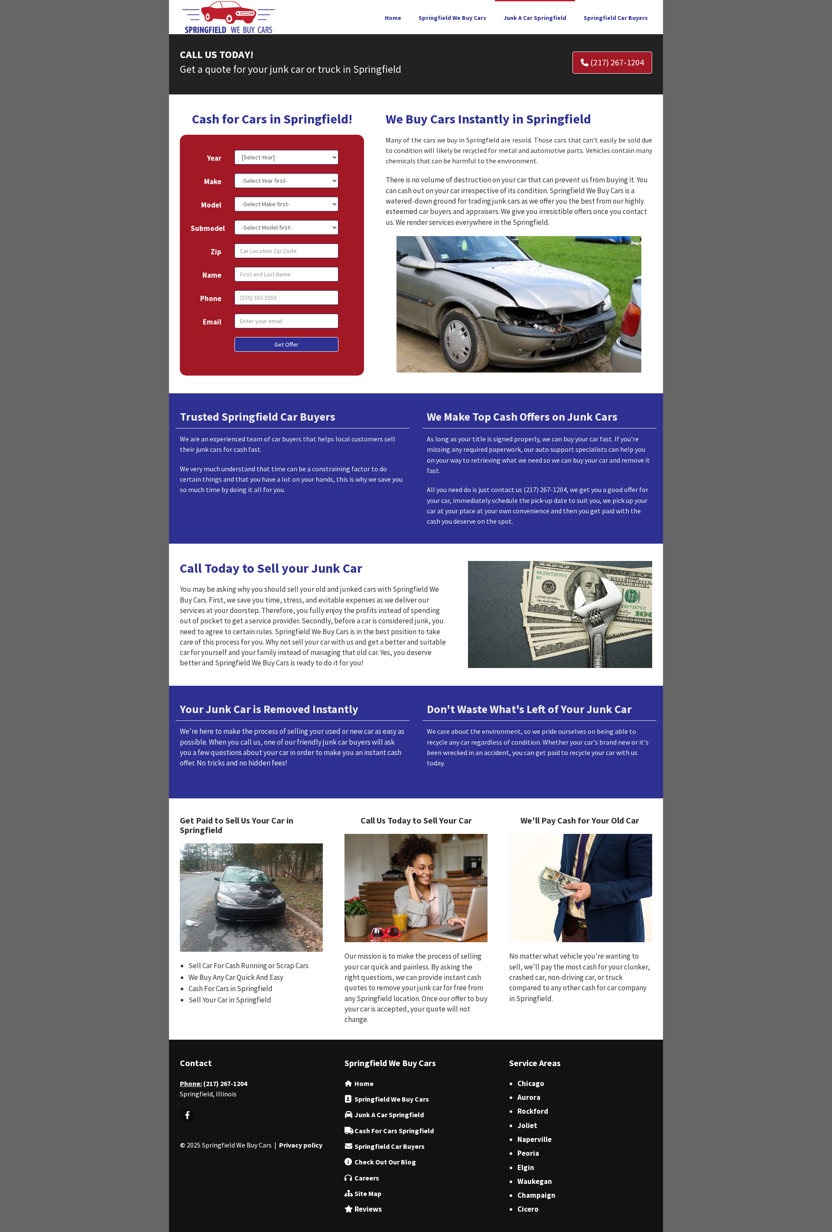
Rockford (532, 1111)
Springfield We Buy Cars (391, 1099)
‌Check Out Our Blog (385, 1161)
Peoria (528, 1153)
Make (212, 181)
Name (211, 275)
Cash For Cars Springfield (394, 1130)
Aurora (528, 1097)
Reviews (368, 1209)
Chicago (530, 1083)
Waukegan (534, 1181)
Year (214, 158)
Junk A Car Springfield (389, 1114)
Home (364, 1083)
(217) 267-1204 (225, 1083)
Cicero (528, 1209)
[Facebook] (187, 1115)
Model (211, 205)
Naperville (534, 1139)
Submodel (208, 228)
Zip (216, 251)
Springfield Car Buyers (389, 1146)
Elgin (525, 1167)
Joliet (527, 1125)
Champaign (536, 1195)
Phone (210, 298)
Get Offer (286, 344)
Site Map (367, 1193)
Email (212, 322)
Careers (366, 1178)
